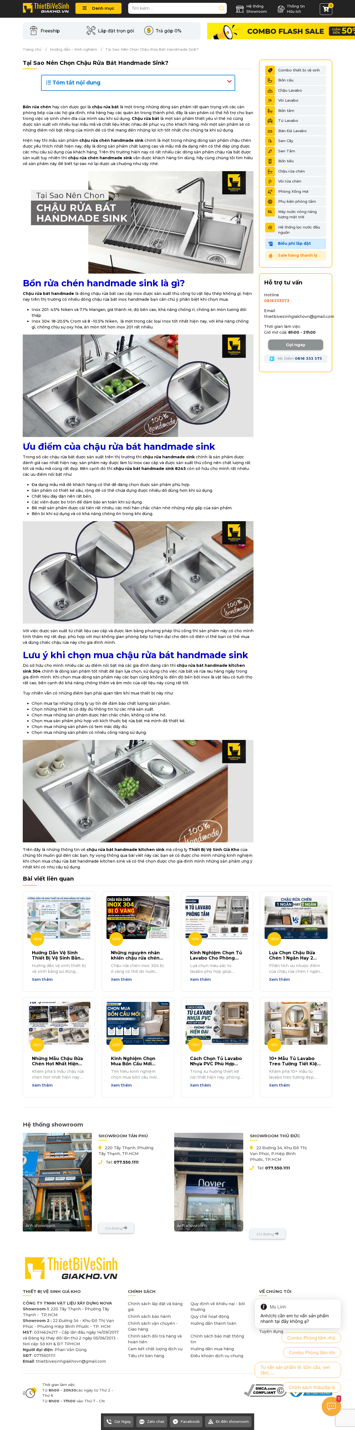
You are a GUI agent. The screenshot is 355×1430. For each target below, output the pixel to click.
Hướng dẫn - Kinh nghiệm (73, 49)
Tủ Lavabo (288, 120)
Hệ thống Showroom (256, 9)
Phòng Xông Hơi (293, 191)
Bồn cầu (285, 80)
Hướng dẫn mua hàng (212, 1348)
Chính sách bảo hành (149, 1316)
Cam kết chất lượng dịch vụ (155, 1348)
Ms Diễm (299, 358)
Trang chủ (32, 49)
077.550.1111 (126, 1162)
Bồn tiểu (286, 161)
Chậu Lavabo (290, 90)
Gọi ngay (295, 344)
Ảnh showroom (40, 1225)
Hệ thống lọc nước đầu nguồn (299, 230)
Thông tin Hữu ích (296, 9)
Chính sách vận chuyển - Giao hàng (153, 1326)
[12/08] (137, 917)
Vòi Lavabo (288, 100)
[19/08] (58, 917)
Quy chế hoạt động (210, 1316)
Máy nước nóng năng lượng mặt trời (297, 214)
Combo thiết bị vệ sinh (299, 70)
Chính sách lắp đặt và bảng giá (155, 1306)
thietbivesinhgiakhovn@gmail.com (299, 316)
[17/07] (217, 1022)
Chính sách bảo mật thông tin (217, 1339)
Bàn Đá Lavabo (292, 130)
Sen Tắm (286, 151)
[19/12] (296, 1022)
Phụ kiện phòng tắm (297, 201)
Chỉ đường (114, 1228)
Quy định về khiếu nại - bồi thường (218, 1306)
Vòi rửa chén (289, 181)
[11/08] (217, 917)
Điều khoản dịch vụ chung (217, 1355)
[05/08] (296, 917)
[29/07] (58, 1022)
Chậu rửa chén (291, 171)
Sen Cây (285, 140)
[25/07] (137, 1022)
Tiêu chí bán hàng (146, 1355)
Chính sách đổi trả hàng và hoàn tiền (155, 1339)
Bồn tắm (286, 110)
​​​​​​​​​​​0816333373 (276, 300)
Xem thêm (42, 979)
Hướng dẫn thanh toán (213, 1323)
